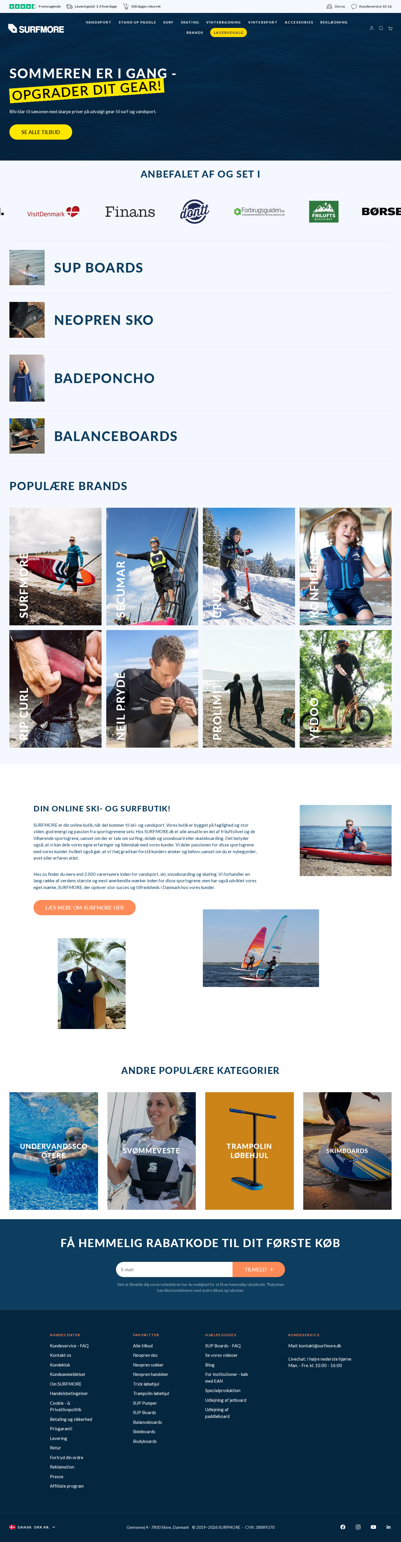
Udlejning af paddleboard (217, 1413)
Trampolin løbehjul (151, 1393)
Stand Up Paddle (137, 22)
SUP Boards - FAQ (223, 1345)
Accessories (299, 22)
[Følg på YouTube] (373, 1527)
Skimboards (144, 1431)
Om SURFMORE (66, 1383)
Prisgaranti (61, 1428)
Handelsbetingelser (69, 1393)
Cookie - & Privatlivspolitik (65, 1406)
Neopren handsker (151, 1374)
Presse (56, 1476)
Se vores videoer (221, 1355)
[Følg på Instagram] (358, 1527)
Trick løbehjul (146, 1383)
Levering (58, 1438)
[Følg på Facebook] (343, 1527)
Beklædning (334, 22)
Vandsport (99, 22)
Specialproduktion (222, 1390)
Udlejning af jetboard (225, 1400)
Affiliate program (67, 1485)
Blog (210, 1364)
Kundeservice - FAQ (69, 1345)
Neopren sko (145, 1355)
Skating (190, 22)
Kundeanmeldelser (68, 1374)
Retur (55, 1447)
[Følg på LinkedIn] (389, 1527)
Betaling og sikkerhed (71, 1419)
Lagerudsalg (228, 32)
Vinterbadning (223, 22)
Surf (168, 22)
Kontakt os (60, 1355)
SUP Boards (144, 1412)
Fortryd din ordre (66, 1457)
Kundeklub (60, 1364)
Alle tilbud (143, 1345)
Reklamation (62, 1466)
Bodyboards (145, 1441)
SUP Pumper (145, 1403)
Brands (194, 32)
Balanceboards (147, 1422)
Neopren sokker (148, 1364)
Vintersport (263, 22)
